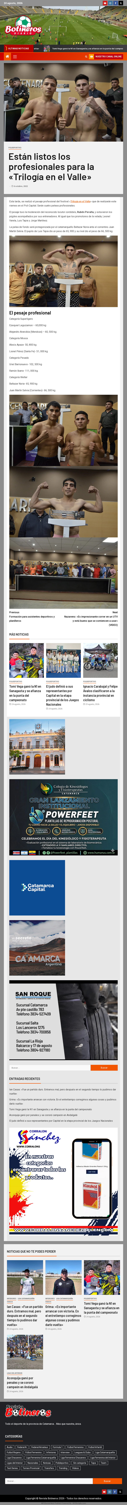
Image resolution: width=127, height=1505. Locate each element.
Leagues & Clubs (82, 1452)
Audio (10, 1447)
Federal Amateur (39, 1447)
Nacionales (33, 1463)
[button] (15, 56)
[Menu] (15, 56)
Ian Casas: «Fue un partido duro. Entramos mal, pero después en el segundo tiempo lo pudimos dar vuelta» (25, 1316)
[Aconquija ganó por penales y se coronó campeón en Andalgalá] (25, 1352)
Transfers (49, 1468)
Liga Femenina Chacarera (73, 1457)
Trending (63, 1468)
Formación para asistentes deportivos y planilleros (32, 616)
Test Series (12, 1468)
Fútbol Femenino (33, 1452)
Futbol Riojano (14, 1452)
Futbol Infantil (95, 1447)
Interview (65, 1452)
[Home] (7, 57)
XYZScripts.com (79, 1503)
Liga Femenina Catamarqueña (41, 1457)
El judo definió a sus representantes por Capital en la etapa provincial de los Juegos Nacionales (62, 695)
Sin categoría (79, 1463)
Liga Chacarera (14, 1457)
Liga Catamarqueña (26, 1298)
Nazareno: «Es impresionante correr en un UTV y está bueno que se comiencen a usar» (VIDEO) (91, 618)
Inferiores (11, 1298)
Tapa (93, 1463)
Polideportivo (15, 148)
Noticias (47, 1463)
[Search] (86, 57)
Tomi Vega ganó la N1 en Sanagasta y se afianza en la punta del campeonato (50, 1109)
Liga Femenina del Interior (103, 1457)
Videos (10, 1302)
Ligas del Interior (14, 1373)
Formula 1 (58, 1447)
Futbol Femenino (75, 1447)
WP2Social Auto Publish (51, 1503)
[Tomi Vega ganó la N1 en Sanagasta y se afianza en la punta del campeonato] (26, 660)
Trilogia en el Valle (80, 201)
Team (103, 1463)
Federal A (22, 1447)
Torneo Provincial (31, 1468)
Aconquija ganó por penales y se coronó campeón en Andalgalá (66, 48)
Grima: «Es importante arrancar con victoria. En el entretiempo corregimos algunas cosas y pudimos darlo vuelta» (63, 1316)
